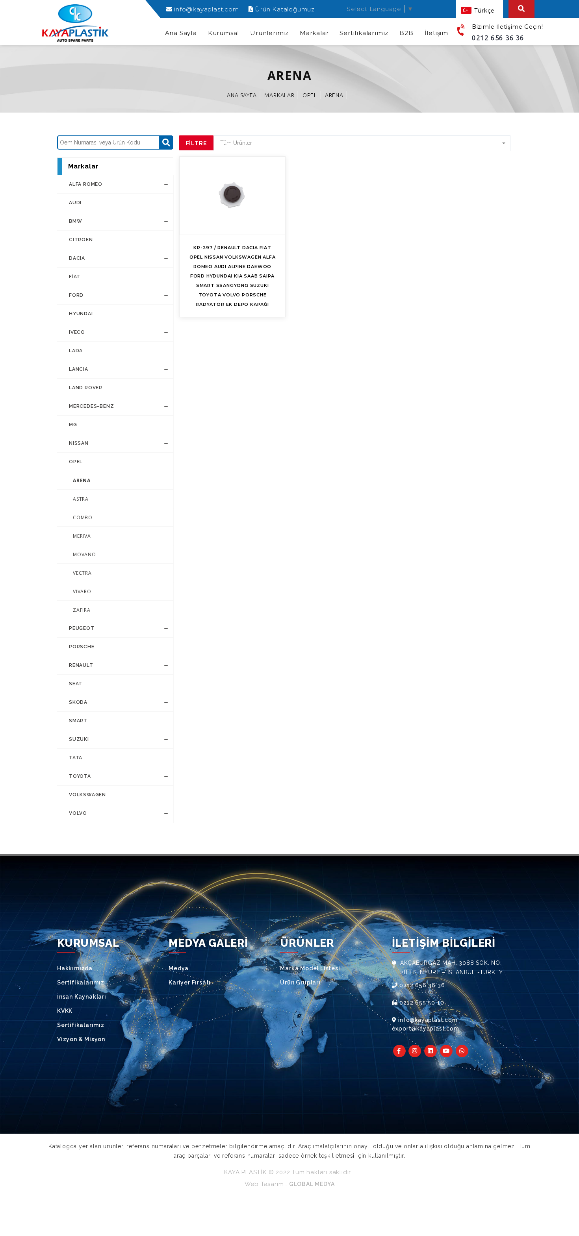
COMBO (83, 517)
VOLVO (78, 813)
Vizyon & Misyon (81, 1039)
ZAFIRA (82, 610)
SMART (78, 720)
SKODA (78, 702)
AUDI (75, 202)
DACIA (77, 258)
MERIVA (82, 536)
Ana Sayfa (181, 33)
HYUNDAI (81, 313)
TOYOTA (80, 776)
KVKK (64, 1011)
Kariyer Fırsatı (190, 982)
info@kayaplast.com (205, 9)
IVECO (77, 332)
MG (73, 424)
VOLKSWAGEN (87, 794)
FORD (76, 295)
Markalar (314, 33)
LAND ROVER (85, 387)
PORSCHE (82, 646)
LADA (76, 350)
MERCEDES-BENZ (91, 406)
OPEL (309, 95)
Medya (179, 968)
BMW (75, 221)
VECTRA (82, 573)
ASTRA (81, 499)
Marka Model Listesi (310, 968)
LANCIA (78, 369)
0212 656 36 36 (498, 37)
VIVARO (82, 591)
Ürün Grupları (300, 982)
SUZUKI (79, 739)
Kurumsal (223, 33)
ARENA (334, 95)
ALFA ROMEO (85, 184)
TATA (75, 757)
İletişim (436, 33)
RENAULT (81, 665)
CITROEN (81, 239)
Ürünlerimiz (269, 33)
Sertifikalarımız (364, 33)
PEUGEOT (82, 628)
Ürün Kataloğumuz (284, 9)
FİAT (74, 276)
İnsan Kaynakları (81, 997)
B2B (406, 33)
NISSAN (79, 443)
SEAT (75, 683)
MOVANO (84, 554)
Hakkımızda (75, 968)
